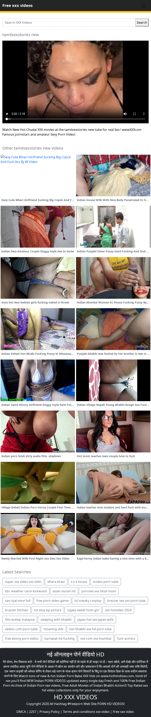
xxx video (103, 712)
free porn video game (52, 600)
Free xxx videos (17, 5)
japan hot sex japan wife (95, 619)
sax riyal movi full (17, 600)
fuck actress (126, 638)
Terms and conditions (79, 712)
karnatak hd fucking (59, 638)
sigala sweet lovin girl (83, 610)
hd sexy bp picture (47, 610)
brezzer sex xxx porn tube (126, 600)
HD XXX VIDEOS (75, 697)
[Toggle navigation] (143, 5)
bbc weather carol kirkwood (26, 591)
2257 (32, 712)
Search (142, 22)
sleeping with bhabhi (56, 619)
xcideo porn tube (105, 581)
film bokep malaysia (20, 619)
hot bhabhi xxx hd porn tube (90, 629)
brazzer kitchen (16, 610)
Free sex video (123, 712)
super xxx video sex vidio (23, 581)
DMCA (21, 712)
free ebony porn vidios (22, 638)
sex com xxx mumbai (95, 638)
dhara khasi (56, 581)
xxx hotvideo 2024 (118, 610)
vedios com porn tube (21, 629)
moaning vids (53, 629)
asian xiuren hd (64, 591)
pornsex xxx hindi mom (98, 591)
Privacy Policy (50, 712)
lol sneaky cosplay (88, 600)
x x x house (79, 581)
